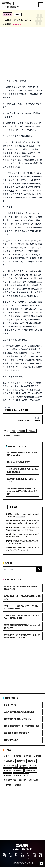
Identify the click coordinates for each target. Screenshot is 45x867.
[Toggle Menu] (40, 4)
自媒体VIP (21, 761)
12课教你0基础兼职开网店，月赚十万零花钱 (21, 480)
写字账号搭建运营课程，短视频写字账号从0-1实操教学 (22, 453)
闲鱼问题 (7, 770)
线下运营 (37, 756)
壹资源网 (8, 24)
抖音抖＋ (7, 756)
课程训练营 (33, 780)
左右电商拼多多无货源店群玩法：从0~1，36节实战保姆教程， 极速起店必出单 (22, 491)
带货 (12, 190)
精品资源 (7, 14)
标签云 (28, 856)
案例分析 (23, 765)
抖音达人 (32, 431)
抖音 (32, 126)
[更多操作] (41, 863)
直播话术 (7, 435)
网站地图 (34, 855)
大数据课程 (18, 770)
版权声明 (16, 855)
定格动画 (7, 775)
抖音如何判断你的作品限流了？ (19, 462)
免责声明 (4, 855)
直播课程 (17, 435)
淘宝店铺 (17, 756)
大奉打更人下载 (10, 780)
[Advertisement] (22, 53)
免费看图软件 (31, 770)
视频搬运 (17, 785)
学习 (30, 278)
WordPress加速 (10, 765)
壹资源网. (22, 845)
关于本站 (10, 855)
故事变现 (7, 785)
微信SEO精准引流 (21, 775)
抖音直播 (22, 431)
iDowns (33, 765)
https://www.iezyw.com (29, 514)
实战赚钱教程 (9, 761)
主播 (38, 305)
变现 (27, 186)
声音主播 (22, 780)
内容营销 (31, 761)
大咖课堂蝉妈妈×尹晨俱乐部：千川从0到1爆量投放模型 (22, 470)
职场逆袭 (27, 756)
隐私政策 (22, 855)
